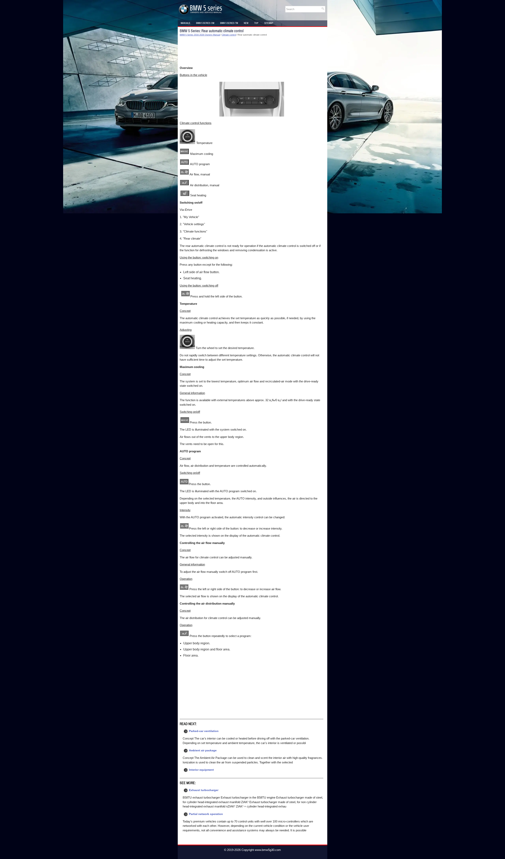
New (246, 23)
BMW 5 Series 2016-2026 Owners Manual (200, 35)
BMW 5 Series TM (229, 23)
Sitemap (268, 23)
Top (256, 23)
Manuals (185, 23)
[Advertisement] (251, 51)
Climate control (229, 35)
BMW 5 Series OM (205, 23)
